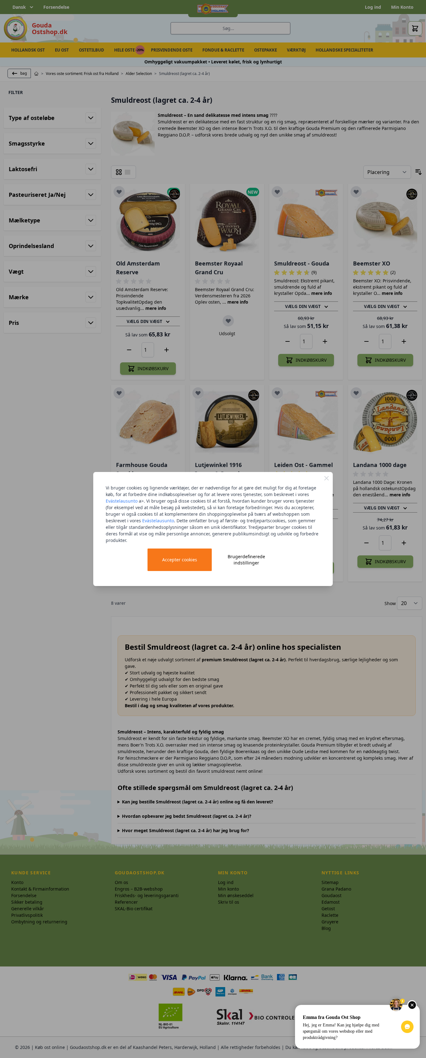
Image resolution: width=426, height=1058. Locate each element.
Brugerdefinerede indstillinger (246, 560)
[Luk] (326, 478)
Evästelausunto (122, 501)
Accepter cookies (179, 560)
